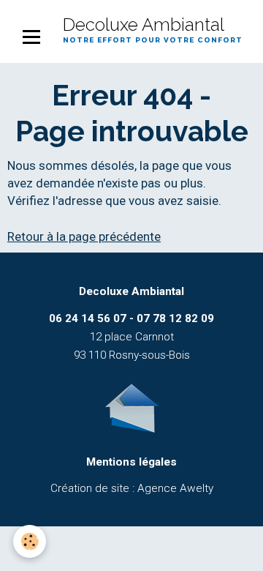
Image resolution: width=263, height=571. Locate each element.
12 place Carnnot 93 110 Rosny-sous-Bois (131, 337)
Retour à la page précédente (84, 236)
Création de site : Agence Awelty (131, 488)
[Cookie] (29, 541)
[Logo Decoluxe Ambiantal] (131, 407)
